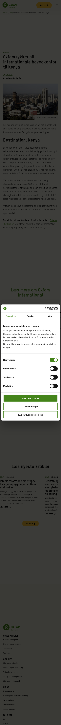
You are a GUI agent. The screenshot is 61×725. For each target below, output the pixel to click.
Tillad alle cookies (30, 398)
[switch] (54, 368)
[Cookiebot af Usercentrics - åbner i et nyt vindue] (45, 308)
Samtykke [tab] (11, 316)
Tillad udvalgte (30, 406)
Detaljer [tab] (30, 316)
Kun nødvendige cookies (30, 415)
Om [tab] (50, 316)
